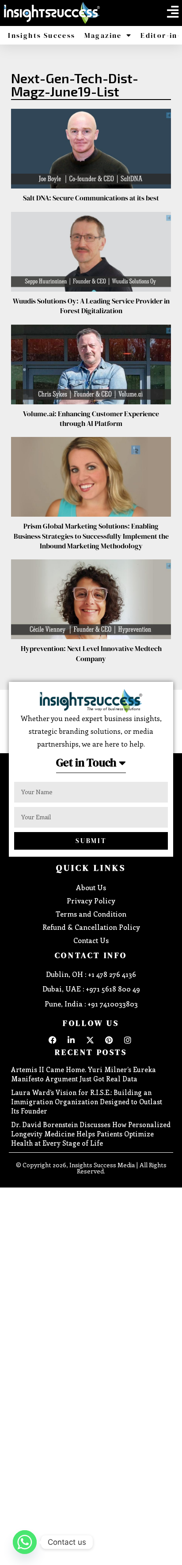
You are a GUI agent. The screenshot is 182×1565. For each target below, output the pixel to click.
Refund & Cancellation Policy (91, 927)
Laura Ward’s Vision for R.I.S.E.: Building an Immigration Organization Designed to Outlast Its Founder (86, 1101)
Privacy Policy (91, 900)
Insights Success (41, 35)
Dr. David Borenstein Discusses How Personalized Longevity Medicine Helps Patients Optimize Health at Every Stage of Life (91, 1133)
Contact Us (91, 940)
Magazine (103, 35)
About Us (91, 887)
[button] (172, 11)
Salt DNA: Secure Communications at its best (91, 198)
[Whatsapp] (25, 1542)
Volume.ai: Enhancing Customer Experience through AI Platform (91, 418)
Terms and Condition (91, 913)
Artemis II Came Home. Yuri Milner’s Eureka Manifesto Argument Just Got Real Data (83, 1074)
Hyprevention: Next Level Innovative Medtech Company (91, 653)
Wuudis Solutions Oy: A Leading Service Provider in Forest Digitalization (91, 305)
